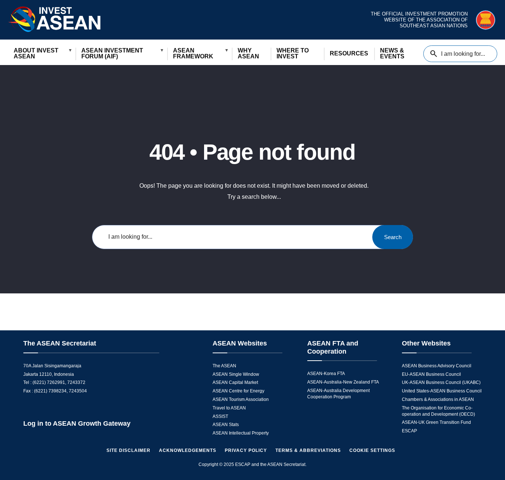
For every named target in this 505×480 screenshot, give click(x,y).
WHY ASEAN (248, 53)
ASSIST (220, 416)
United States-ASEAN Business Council (442, 391)
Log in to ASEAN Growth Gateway (77, 423)
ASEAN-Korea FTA (326, 373)
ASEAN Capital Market (235, 382)
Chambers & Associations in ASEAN (438, 399)
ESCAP (409, 430)
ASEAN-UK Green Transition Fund (436, 422)
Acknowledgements (187, 450)
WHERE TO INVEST (293, 53)
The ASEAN (224, 365)
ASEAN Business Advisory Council (436, 365)
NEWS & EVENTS (392, 53)
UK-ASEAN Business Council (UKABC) (441, 382)
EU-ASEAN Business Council (431, 374)
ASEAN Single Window (236, 374)
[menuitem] (41, 54)
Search (392, 237)
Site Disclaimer (128, 450)
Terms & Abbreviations (308, 450)
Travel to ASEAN (229, 408)
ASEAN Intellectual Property (241, 433)
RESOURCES (349, 54)
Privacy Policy (246, 450)
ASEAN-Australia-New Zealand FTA (343, 382)
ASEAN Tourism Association (241, 399)
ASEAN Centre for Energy (238, 391)
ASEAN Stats (226, 424)
